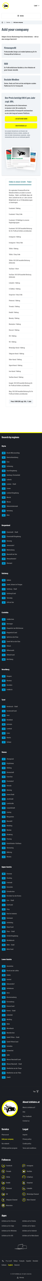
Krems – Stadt (9, 1011)
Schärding (8, 923)
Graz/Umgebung (10, 471)
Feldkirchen (8, 619)
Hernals (7, 786)
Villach (7, 646)
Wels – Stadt (9, 945)
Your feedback (27, 1116)
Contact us (26, 1121)
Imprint (25, 1135)
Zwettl (6, 1077)
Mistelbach (8, 1028)
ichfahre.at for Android (29, 1231)
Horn (6, 993)
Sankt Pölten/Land (10, 1042)
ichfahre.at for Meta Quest (30, 1236)
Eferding (7, 878)
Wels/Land (8, 949)
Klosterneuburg (10, 997)
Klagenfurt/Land (10, 633)
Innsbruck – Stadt (11, 706)
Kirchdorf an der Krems (12, 896)
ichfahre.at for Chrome (9, 1221)
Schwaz (7, 742)
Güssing (7, 541)
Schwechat (8, 1051)
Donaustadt (8, 772)
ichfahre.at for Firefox (29, 1221)
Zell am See (8, 602)
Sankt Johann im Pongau (12, 585)
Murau (7, 502)
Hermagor (8, 624)
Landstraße (8, 803)
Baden (7, 975)
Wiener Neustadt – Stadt (12, 1064)
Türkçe (15, 1261)
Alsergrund (8, 759)
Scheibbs (7, 1046)
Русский (9, 1261)
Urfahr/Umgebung (10, 936)
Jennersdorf (8, 545)
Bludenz (7, 681)
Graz (6, 462)
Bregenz (7, 676)
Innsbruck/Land (10, 711)
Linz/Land (8, 905)
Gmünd (7, 980)
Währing (7, 852)
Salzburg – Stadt (10, 589)
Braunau (7, 874)
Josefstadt (8, 799)
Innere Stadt (8, 795)
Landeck (7, 729)
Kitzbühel (8, 720)
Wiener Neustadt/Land (12, 1059)
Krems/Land (8, 1006)
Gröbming (8, 466)
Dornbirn (7, 685)
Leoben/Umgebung (11, 493)
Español (28, 1261)
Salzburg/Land (9, 593)
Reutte (7, 738)
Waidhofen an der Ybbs (12, 1073)
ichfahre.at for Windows (9, 1231)
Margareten (8, 817)
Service (8, 22)
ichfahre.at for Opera (28, 1226)
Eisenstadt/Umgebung (12, 537)
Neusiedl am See (10, 554)
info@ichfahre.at (21, 126)
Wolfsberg (8, 659)
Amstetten (8, 966)
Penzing (7, 839)
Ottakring (8, 834)
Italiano (4, 1265)
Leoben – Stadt (9, 484)
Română (35, 1261)
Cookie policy (27, 1144)
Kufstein (7, 724)
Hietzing (7, 790)
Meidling (7, 826)
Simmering (8, 848)
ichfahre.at (18, 1274)
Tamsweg (7, 598)
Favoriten (8, 777)
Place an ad (5, 1135)
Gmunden (8, 887)
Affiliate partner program (9, 1148)
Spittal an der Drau (10, 637)
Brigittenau (8, 763)
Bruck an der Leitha (11, 971)
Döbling (7, 768)
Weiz (6, 515)
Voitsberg (8, 511)
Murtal (7, 497)
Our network (5, 1144)
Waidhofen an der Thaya (12, 1068)
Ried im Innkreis (10, 914)
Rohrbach (8, 918)
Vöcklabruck (8, 940)
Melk (6, 1024)
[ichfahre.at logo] (5, 5)
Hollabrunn (8, 988)
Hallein (7, 580)
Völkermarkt (8, 650)
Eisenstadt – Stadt (10, 532)
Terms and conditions (29, 1148)
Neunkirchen (9, 1033)
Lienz (6, 733)
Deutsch (17, 1265)
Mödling (7, 1019)
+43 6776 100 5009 (21, 119)
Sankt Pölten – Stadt (11, 1037)
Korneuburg (8, 1002)
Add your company (7, 1139)
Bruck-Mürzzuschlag (11, 453)
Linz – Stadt (8, 900)
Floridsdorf (8, 781)
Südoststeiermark (10, 506)
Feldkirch (8, 689)
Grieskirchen (9, 891)
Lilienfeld (8, 1015)
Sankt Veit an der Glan (11, 641)
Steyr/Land (8, 927)
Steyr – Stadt (9, 931)
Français (21, 1261)
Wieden (7, 857)
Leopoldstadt (9, 808)
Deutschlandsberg (10, 457)
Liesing (7, 812)
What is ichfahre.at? (29, 1107)
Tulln (6, 1055)
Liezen (7, 488)
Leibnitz (7, 480)
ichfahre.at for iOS (7, 1236)
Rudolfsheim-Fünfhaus (12, 843)
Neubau (7, 830)
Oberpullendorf (9, 559)
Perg (6, 909)
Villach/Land (9, 655)
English (10, 1265)
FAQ (24, 1112)
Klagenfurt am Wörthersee (13, 628)
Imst (6, 715)
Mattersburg (9, 550)
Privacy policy (27, 1139)
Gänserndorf (8, 984)
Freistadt (7, 882)
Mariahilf (7, 821)
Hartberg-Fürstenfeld (11, 475)
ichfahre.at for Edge (8, 1226)
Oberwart (7, 563)
